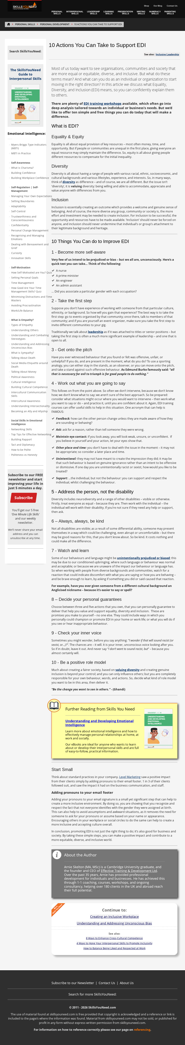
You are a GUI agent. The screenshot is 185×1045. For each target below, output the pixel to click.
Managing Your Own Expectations (31, 196)
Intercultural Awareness (25, 401)
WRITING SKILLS (141, 12)
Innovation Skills (21, 258)
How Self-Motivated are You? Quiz (31, 272)
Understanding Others (24, 330)
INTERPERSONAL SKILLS (74, 12)
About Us (127, 983)
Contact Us (172, 6)
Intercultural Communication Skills (28, 394)
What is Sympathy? (22, 352)
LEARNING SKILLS (109, 12)
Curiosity (16, 253)
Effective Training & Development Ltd (129, 871)
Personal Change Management (29, 230)
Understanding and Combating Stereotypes (30, 337)
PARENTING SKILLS (170, 12)
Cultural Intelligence (23, 382)
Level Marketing (130, 777)
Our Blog (158, 6)
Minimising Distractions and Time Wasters (31, 298)
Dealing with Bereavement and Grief (30, 246)
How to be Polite (21, 449)
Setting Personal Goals (24, 277)
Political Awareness (23, 377)
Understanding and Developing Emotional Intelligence (99, 723)
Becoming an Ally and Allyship (29, 411)
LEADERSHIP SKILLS (93, 12)
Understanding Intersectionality (30, 406)
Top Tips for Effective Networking (31, 434)
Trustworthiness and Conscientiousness (23, 218)
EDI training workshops (102, 103)
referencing (142, 1030)
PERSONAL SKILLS (57, 12)
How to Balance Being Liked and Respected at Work (114, 948)
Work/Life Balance (22, 310)
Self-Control (18, 211)
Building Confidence (23, 172)
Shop (146, 6)
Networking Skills (21, 429)
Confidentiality (20, 225)
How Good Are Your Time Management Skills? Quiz (26, 289)
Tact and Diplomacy (23, 444)
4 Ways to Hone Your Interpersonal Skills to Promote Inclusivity (114, 943)
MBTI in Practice (21, 153)
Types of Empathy (22, 325)
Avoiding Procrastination (26, 305)
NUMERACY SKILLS (155, 12)
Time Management (22, 283)
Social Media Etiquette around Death (29, 364)
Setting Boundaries (22, 201)
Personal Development (54, 24)
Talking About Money (23, 371)
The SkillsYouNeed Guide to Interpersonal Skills (25, 74)
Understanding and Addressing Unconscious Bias (30, 345)
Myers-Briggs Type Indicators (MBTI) (28, 146)
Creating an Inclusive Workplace (114, 916)
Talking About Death (23, 357)
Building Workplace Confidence (30, 178)
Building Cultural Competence (29, 387)
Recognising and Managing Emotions (27, 237)
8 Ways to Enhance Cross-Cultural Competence (114, 938)
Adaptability (18, 206)
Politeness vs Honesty (24, 454)
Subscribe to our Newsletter (72, 983)
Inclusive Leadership (167, 54)
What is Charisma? (22, 167)
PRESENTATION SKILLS (125, 12)
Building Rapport (21, 439)
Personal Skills (25, 24)
